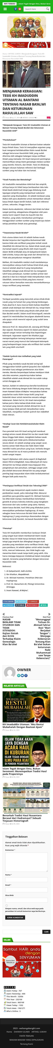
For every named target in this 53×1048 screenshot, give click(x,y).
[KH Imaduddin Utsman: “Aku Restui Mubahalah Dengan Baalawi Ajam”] (26, 706)
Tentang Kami (26, 1044)
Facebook (9, 601)
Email (8, 885)
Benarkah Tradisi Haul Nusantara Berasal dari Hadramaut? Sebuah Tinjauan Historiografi (22, 818)
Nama (8, 875)
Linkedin (9, 605)
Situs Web (9, 895)
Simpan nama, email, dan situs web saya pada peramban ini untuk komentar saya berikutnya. (25, 909)
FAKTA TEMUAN (26, 1036)
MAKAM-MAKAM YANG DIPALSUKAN (27, 1040)
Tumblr (20, 605)
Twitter (22, 601)
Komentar (10, 850)
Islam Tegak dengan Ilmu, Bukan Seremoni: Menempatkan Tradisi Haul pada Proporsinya (25, 771)
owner (7, 117)
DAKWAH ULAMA (22, 1031)
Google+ (34, 601)
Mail (44, 605)
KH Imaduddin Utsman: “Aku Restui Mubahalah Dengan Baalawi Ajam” (23, 726)
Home (5, 54)
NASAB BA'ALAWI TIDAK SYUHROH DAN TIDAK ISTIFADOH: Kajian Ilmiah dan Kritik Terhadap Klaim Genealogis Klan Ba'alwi (12, 631)
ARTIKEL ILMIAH (14, 54)
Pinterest (33, 605)
